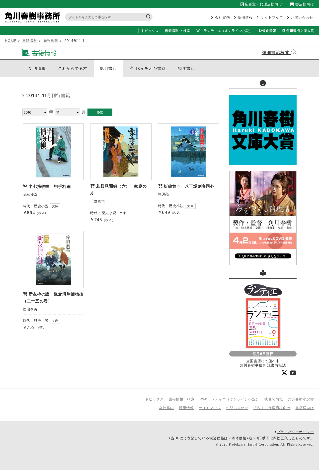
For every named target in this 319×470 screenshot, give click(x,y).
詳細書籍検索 (276, 52)
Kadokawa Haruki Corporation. (254, 444)
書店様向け (304, 4)
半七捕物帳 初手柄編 (50, 186)
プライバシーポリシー (295, 432)
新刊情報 (37, 68)
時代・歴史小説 (36, 206)
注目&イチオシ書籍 (147, 68)
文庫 (55, 206)
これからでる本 (72, 68)
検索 (186, 30)
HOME (10, 40)
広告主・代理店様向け (263, 4)
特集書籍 (186, 68)
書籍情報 (172, 30)
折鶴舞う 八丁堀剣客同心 (189, 186)
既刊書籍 (50, 40)
